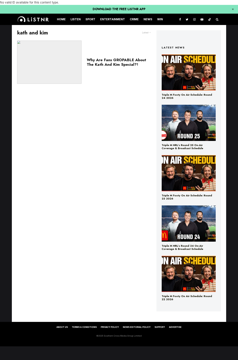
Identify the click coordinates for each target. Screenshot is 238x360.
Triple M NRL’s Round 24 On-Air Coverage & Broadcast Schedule (182, 247)
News (148, 19)
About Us (62, 327)
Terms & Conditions (84, 327)
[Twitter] (187, 19)
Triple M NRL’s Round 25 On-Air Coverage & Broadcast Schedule (182, 147)
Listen (76, 19)
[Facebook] (180, 19)
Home (61, 19)
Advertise (175, 327)
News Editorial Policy (137, 327)
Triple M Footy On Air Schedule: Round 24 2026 (187, 96)
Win (160, 19)
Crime (134, 19)
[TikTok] (209, 19)
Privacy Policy (110, 327)
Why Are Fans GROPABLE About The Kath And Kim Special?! (116, 62)
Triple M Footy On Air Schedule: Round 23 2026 (187, 197)
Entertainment (112, 19)
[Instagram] (194, 19)
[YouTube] (202, 19)
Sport (90, 19)
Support (160, 327)
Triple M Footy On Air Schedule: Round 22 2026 (187, 298)
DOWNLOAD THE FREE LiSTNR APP (119, 9)
